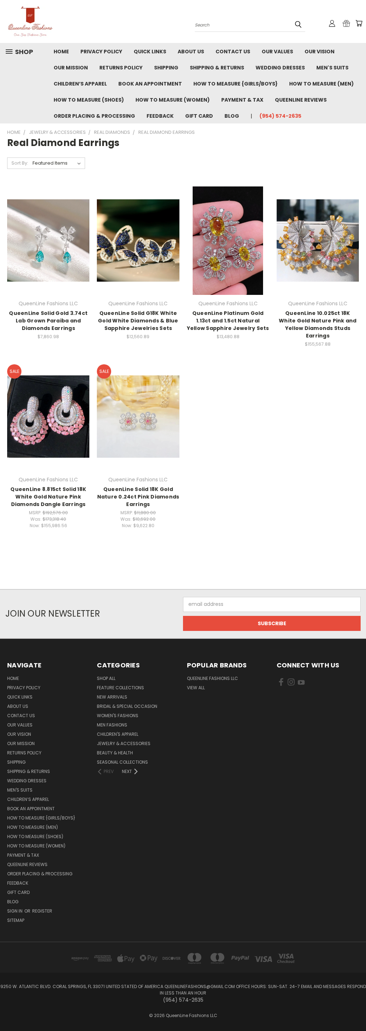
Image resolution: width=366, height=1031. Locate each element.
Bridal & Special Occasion (127, 706)
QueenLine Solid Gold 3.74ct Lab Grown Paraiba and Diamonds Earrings (48, 321)
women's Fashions (117, 716)
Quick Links (150, 51)
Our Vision (320, 51)
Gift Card (199, 116)
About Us (191, 51)
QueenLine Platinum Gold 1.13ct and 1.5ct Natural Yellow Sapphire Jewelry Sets (228, 321)
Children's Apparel (117, 734)
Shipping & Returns (217, 67)
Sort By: (19, 163)
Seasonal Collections (122, 762)
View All (196, 688)
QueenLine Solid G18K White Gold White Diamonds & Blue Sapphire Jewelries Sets (138, 321)
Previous (355, 1008)
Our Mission (71, 67)
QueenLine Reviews (301, 99)
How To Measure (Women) (172, 99)
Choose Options (138, 253)
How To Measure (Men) (321, 83)
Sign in (15, 911)
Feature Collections (120, 688)
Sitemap (15, 920)
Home (61, 51)
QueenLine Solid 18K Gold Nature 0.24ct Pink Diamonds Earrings (138, 497)
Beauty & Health (115, 753)
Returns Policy (121, 67)
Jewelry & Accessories (123, 743)
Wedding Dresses (280, 67)
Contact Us (233, 51)
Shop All (106, 678)
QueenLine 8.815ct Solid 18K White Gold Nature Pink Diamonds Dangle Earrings (48, 497)
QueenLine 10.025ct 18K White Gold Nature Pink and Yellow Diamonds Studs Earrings (318, 324)
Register (42, 911)
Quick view (48, 226)
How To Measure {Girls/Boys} (235, 83)
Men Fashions (112, 725)
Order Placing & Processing (94, 116)
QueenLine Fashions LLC (212, 678)
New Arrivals (112, 697)
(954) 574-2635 (280, 116)
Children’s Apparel (80, 83)
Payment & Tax (242, 99)
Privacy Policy (101, 51)
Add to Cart (48, 253)
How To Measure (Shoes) (89, 99)
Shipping (166, 67)
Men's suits (332, 67)
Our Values (277, 51)
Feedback (160, 116)
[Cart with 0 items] (358, 23)
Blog (231, 116)
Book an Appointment (150, 83)
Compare (45, 240)
